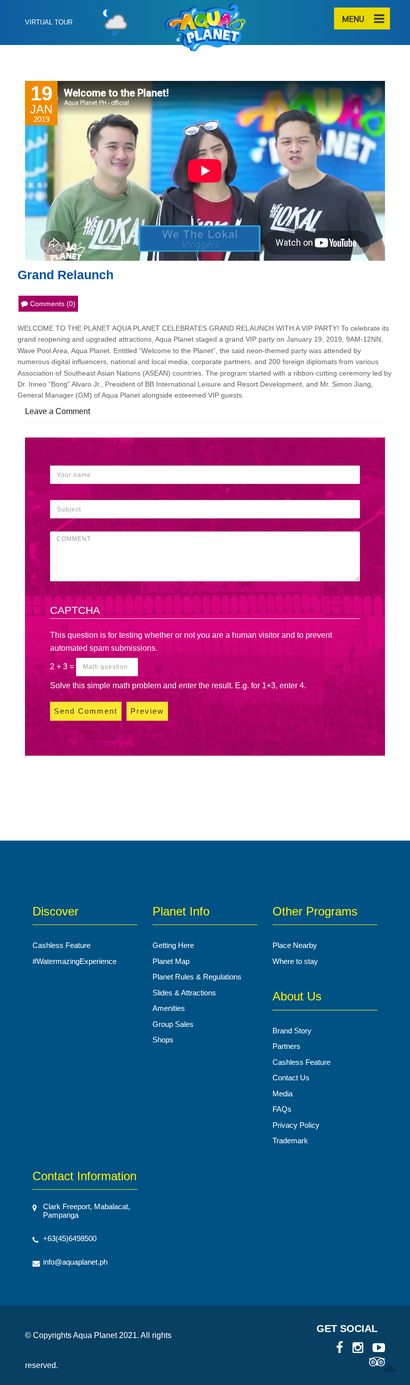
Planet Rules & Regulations (197, 976)
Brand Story (292, 1030)
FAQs (282, 1109)
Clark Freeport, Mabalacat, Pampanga (86, 1210)
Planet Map (171, 961)
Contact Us (291, 1077)
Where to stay (295, 961)
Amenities (168, 1008)
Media (282, 1093)
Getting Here (173, 945)
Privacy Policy (296, 1125)
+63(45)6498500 (69, 1238)
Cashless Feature (61, 945)
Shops (163, 1039)
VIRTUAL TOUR (48, 22)
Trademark (290, 1140)
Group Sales (173, 1024)
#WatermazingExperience (74, 961)
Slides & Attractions (184, 992)
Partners (286, 1046)
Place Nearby (294, 945)
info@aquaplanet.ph (75, 1262)
